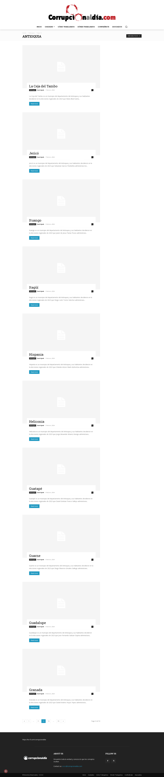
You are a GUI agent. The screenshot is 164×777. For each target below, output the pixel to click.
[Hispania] (61, 335)
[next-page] (63, 721)
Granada (35, 690)
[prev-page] (24, 721)
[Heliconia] (61, 402)
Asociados (138, 775)
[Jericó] (61, 133)
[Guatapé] (61, 469)
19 (58, 721)
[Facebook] (107, 761)
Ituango (35, 220)
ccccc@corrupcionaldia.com (72, 766)
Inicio (84, 775)
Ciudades (91, 775)
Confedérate (129, 775)
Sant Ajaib (40, 90)
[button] (126, 26)
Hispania (36, 354)
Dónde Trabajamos (116, 775)
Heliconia (36, 421)
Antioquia (31, 33)
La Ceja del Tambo (43, 86)
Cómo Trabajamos (102, 775)
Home (24, 33)
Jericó (34, 153)
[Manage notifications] (6, 771)
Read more (34, 104)
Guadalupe (37, 623)
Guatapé (35, 488)
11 (38, 721)
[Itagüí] (61, 267)
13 (48, 721)
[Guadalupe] (61, 603)
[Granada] (61, 670)
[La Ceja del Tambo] (61, 66)
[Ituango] (61, 200)
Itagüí (33, 287)
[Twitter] (113, 761)
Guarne (34, 555)
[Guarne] (61, 536)
